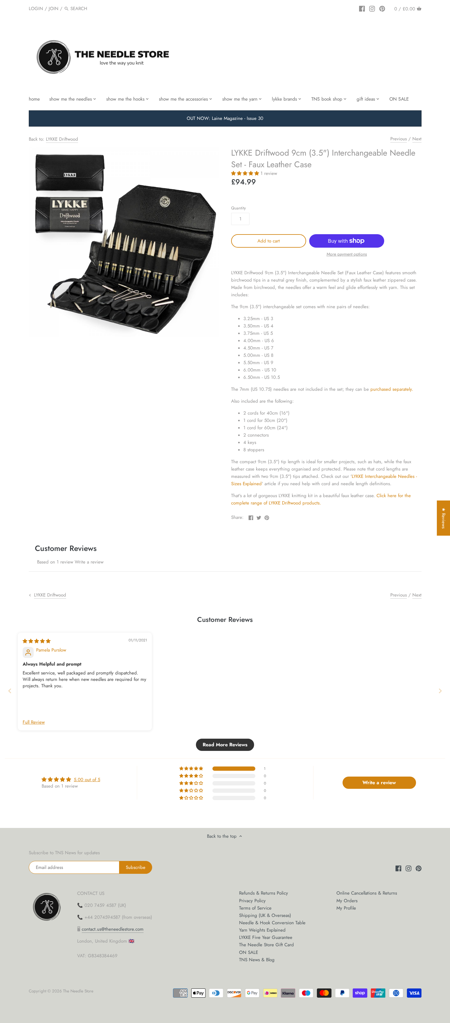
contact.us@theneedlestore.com (113, 929)
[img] (37, 641)
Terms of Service (255, 908)
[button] (246, 173)
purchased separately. (391, 389)
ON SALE (248, 952)
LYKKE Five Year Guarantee (265, 937)
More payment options (347, 254)
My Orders (347, 900)
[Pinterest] (382, 8)
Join (53, 8)
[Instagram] (372, 8)
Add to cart (268, 241)
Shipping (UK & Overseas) (265, 915)
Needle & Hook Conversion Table (272, 922)
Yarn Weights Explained (262, 930)
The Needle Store (78, 991)
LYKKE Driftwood (62, 139)
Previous (398, 138)
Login (36, 8)
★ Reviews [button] (443, 518)
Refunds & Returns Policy (263, 893)
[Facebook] (362, 8)
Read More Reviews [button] (225, 744)
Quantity (238, 208)
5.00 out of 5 (87, 779)
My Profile (346, 908)
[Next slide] (440, 691)
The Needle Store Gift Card (266, 944)
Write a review (89, 562)
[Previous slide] (10, 691)
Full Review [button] (34, 722)
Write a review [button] (379, 782)
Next (417, 138)
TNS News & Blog (257, 959)
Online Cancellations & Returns (366, 893)
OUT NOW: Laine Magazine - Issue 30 (225, 118)
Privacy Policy (252, 900)
